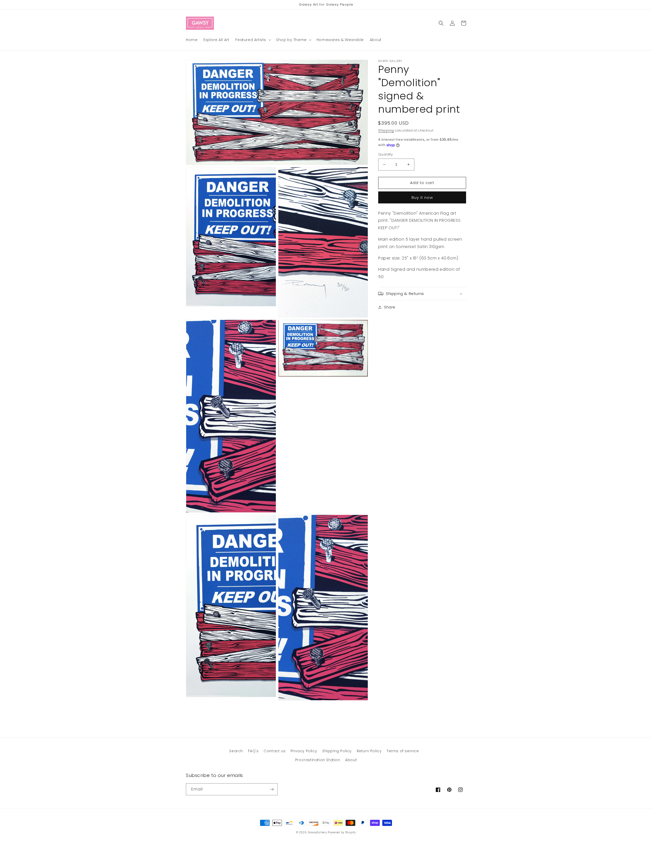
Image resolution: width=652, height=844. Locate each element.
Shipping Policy (337, 751)
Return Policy (369, 751)
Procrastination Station (317, 759)
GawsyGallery (317, 832)
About (351, 759)
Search (236, 751)
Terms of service (403, 751)
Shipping (386, 130)
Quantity (385, 154)
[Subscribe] (271, 789)
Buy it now (422, 197)
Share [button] (389, 307)
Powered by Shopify (342, 832)
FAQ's (253, 751)
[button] (252, 39)
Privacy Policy (304, 751)
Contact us (275, 751)
